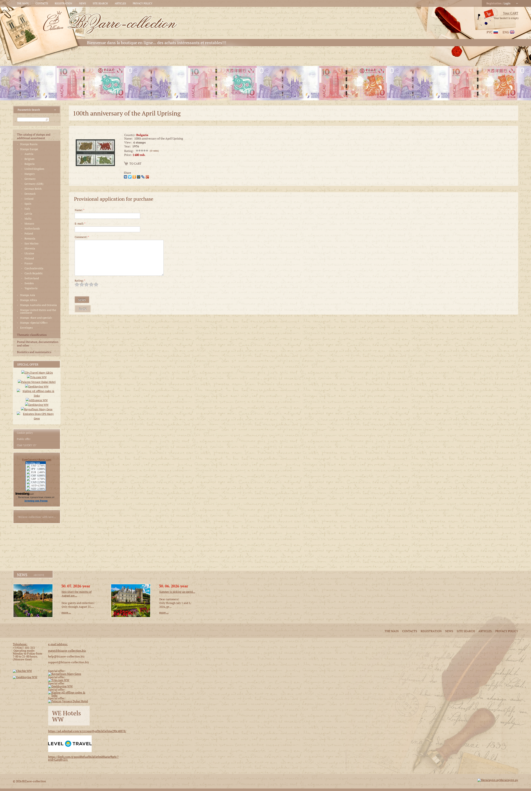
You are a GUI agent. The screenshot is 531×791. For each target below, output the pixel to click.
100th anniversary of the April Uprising (158, 138)
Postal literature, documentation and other (37, 343)
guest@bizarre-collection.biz (67, 650)
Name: (79, 210)
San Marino (31, 243)
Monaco (29, 223)
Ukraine (29, 253)
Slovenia (29, 248)
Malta (28, 218)
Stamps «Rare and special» (36, 317)
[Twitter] (130, 176)
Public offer (23, 439)
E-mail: (80, 223)
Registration (63, 3)
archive (38, 575)
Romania (29, 238)
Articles (120, 3)
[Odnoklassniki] (135, 176)
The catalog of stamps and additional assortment (33, 136)
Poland (28, 233)
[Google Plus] (148, 176)
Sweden (29, 283)
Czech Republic (33, 273)
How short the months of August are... (76, 593)
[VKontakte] (126, 176)
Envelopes (26, 327)
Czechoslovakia (33, 268)
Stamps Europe (29, 149)
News (82, 3)
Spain (27, 203)
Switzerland (31, 278)
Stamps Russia (29, 144)
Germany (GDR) (33, 183)
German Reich (33, 188)
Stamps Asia (27, 295)
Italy (27, 208)
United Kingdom (34, 169)
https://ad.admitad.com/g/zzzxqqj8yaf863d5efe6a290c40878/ (87, 731)
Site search (100, 3)
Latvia (28, 213)
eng (506, 32)
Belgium (29, 159)
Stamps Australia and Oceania (38, 305)
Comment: (82, 237)
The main (23, 3)
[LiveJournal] (143, 176)
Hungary (29, 174)
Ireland (28, 198)
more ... (66, 612)
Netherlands (32, 228)
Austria (28, 154)
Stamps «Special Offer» (34, 322)
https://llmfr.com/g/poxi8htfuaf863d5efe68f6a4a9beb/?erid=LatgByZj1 (83, 758)
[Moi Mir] (139, 176)
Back (82, 309)
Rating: (80, 280)
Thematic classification (32, 335)
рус (489, 32)
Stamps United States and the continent (38, 311)
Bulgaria (29, 164)
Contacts (41, 3)
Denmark (30, 193)
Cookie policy (25, 433)
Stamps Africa (28, 300)
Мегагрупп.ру (508, 780)
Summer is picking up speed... (177, 592)
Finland (29, 258)
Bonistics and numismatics (34, 352)
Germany (30, 178)
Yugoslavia (31, 288)
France (28, 263)
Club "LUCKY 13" (27, 445)
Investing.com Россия (35, 500)
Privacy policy (142, 3)
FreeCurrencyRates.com (36, 459)
